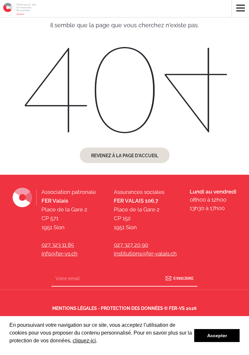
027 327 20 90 (131, 245)
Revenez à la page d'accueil (124, 155)
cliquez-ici (84, 340)
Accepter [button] (217, 335)
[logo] (19, 9)
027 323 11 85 (58, 245)
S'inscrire (183, 278)
